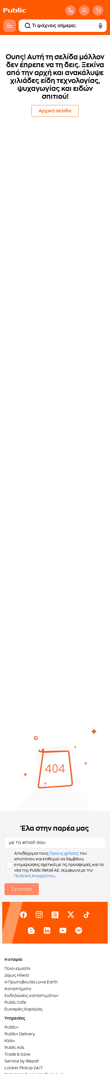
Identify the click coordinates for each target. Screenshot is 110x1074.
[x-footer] (71, 915)
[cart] (98, 10)
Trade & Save (17, 1054)
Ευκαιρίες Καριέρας (24, 1009)
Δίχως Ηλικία (17, 975)
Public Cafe (15, 1002)
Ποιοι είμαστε (17, 968)
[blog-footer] (31, 931)
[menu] (9, 25)
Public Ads (14, 1047)
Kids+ (10, 1041)
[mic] (100, 25)
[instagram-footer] (39, 915)
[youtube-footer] (63, 931)
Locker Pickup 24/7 (24, 1068)
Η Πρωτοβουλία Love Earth (31, 982)
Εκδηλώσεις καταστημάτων (31, 996)
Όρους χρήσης (64, 853)
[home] (14, 16)
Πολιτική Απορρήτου (34, 876)
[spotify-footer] (79, 931)
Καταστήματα (18, 989)
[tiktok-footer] (86, 915)
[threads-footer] (55, 915)
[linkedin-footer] (47, 931)
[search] (27, 25)
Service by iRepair (22, 1061)
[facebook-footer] (23, 915)
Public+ (11, 1027)
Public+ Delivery (20, 1034)
